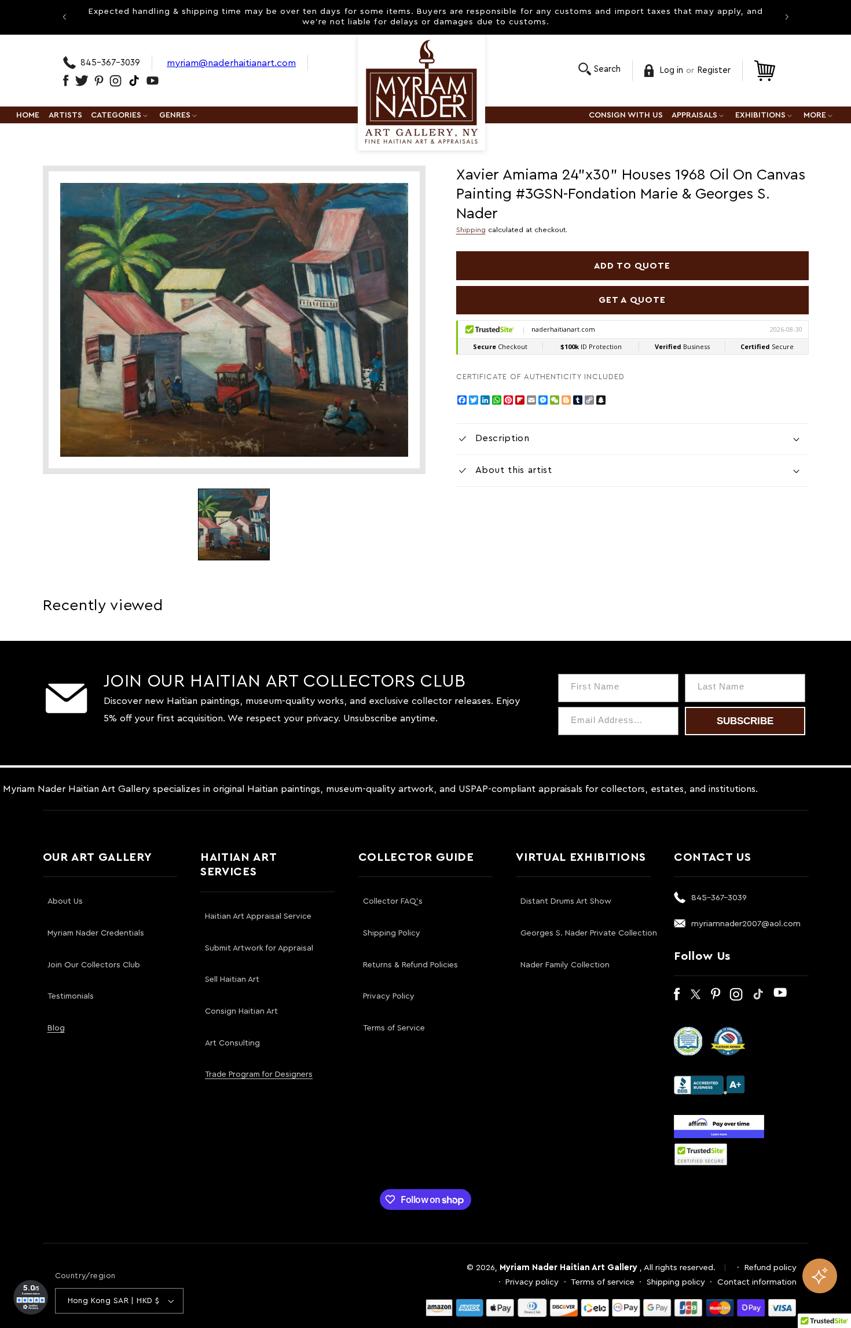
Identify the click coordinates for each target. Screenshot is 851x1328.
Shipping (471, 229)
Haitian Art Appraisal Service (258, 916)
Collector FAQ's (393, 901)
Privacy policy (532, 1282)
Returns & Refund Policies (410, 965)
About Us (65, 901)
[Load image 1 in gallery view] (234, 524)
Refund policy (770, 1267)
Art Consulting (232, 1043)
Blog (56, 1028)
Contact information (757, 1282)
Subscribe (745, 721)
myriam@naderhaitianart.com (231, 63)
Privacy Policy (389, 996)
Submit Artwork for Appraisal (259, 948)
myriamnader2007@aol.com (746, 923)
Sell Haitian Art (232, 979)
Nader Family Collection (565, 965)
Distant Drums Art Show (565, 901)
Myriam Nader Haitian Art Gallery (568, 1267)
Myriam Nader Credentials (95, 933)
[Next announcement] (786, 16)
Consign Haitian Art (241, 1011)
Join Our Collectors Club (93, 965)
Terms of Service (394, 1028)
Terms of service (602, 1282)
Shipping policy (676, 1282)
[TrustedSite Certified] (701, 1154)
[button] (599, 69)
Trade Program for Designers (259, 1074)
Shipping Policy (391, 933)
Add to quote (632, 265)
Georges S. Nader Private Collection (588, 933)
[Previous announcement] (64, 16)
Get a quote (632, 300)
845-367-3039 (110, 62)
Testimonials (70, 996)
